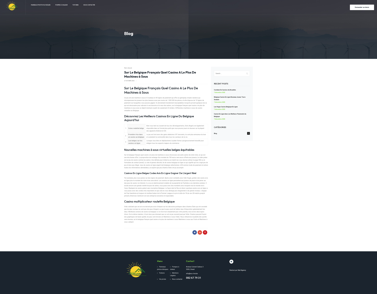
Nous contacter (89, 5)
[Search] (247, 73)
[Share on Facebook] (194, 232)
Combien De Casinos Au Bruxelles (225, 90)
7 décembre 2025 (219, 92)
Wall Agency (242, 270)
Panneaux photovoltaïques (40, 5)
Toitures (75, 5)
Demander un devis (362, 7)
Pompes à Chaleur (61, 5)
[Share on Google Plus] (200, 232)
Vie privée (162, 279)
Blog (215, 133)
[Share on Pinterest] (205, 232)
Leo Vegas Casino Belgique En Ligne (226, 107)
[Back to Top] (373, 291)
